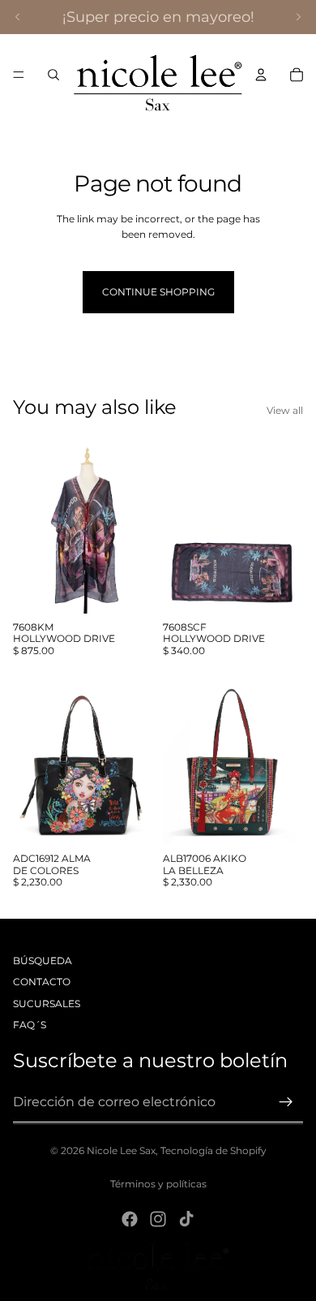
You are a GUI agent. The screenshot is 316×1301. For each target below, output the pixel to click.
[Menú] (18, 74)
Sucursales (46, 1003)
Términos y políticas (158, 1184)
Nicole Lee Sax (121, 1150)
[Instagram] (158, 1219)
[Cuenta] (261, 75)
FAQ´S (29, 1025)
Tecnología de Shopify (213, 1150)
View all (285, 410)
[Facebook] (129, 1219)
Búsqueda (42, 960)
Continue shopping (158, 292)
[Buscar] (53, 75)
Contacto (41, 982)
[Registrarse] (286, 1102)
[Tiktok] (186, 1219)
